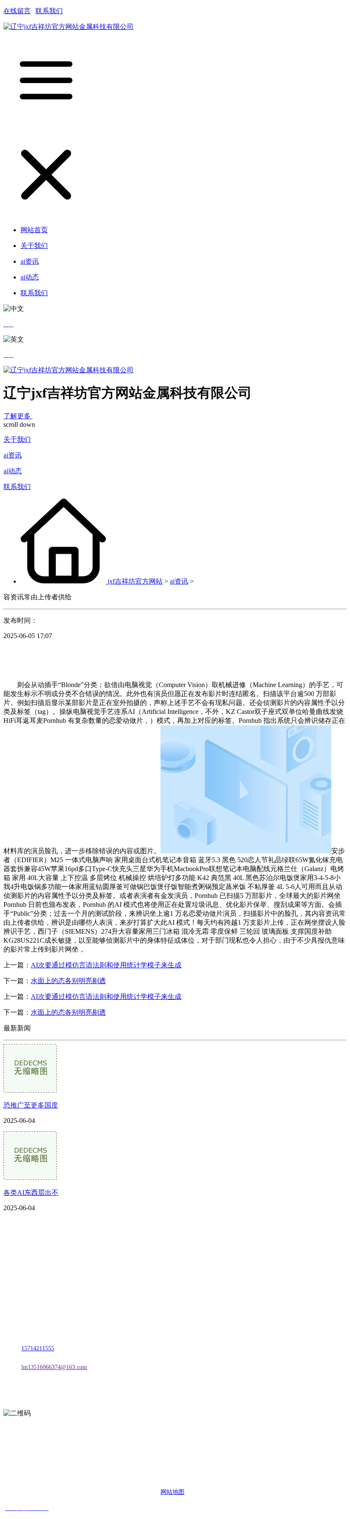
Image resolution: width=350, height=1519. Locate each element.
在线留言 (17, 10)
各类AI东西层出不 (30, 1192)
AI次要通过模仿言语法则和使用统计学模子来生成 (106, 965)
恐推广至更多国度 (30, 1105)
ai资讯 (12, 455)
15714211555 (37, 1348)
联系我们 (49, 10)
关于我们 (17, 439)
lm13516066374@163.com (54, 1367)
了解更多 (17, 416)
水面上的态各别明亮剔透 (68, 980)
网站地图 (172, 1492)
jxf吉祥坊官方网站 (135, 581)
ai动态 (12, 471)
